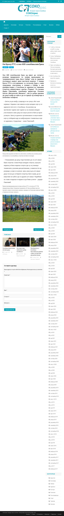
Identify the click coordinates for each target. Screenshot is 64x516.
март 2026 (53, 170)
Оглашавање (40, 514)
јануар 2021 (53, 349)
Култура (21, 25)
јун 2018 (52, 440)
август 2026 (53, 155)
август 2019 (53, 399)
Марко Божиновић (21, 255)
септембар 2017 (54, 463)
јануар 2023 (53, 280)
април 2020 (53, 376)
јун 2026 (52, 161)
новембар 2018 (54, 425)
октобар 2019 (53, 393)
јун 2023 (52, 265)
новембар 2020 (54, 355)
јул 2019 (52, 402)
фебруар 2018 (54, 451)
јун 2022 (52, 300)
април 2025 (53, 201)
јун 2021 (52, 335)
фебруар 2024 (54, 242)
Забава (58, 25)
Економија (13, 25)
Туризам (52, 501)
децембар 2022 (54, 283)
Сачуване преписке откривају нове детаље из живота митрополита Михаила (55, 142)
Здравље (52, 486)
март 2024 (53, 239)
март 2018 (53, 448)
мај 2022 (52, 303)
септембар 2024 (54, 222)
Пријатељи (53, 514)
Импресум (47, 514)
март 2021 (53, 344)
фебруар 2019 (54, 416)
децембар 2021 (54, 318)
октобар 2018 (53, 428)
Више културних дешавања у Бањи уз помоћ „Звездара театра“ (39, 229)
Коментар (7, 275)
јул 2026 (52, 158)
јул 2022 (52, 297)
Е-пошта (6, 296)
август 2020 (53, 364)
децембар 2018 (54, 422)
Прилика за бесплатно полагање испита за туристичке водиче (55, 84)
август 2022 (53, 294)
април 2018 (53, 445)
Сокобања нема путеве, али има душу (9, 249)
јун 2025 (52, 196)
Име (5, 290)
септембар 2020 (54, 361)
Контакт (59, 514)
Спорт (45, 25)
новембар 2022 (54, 286)
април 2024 (53, 236)
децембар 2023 (54, 248)
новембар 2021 (54, 320)
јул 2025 (52, 193)
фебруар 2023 (54, 277)
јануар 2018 (53, 454)
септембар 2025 (54, 187)
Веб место (6, 303)
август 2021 (53, 329)
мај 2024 (52, 233)
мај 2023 (52, 268)
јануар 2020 (53, 384)
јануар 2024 (53, 245)
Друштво (6, 25)
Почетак (28, 514)
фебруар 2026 (54, 172)
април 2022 (53, 306)
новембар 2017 (54, 460)
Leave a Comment (29, 69)
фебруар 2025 (54, 207)
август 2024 (53, 225)
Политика (28, 25)
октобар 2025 (53, 184)
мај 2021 (52, 338)
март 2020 (53, 379)
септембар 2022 (54, 291)
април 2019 (53, 410)
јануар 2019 (53, 419)
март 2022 (53, 309)
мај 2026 (52, 164)
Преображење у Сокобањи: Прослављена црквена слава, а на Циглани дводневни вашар (37, 252)
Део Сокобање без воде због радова (55, 77)
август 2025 (53, 190)
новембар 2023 (54, 251)
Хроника (51, 25)
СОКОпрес (32, 13)
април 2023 (53, 271)
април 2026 (53, 167)
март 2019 (53, 413)
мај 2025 (52, 199)
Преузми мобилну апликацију (39, 1)
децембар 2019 (54, 387)
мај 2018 (52, 442)
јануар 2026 (53, 175)
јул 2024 (52, 228)
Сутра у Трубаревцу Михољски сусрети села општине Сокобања (55, 59)
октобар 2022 (53, 289)
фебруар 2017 (54, 469)
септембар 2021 (54, 326)
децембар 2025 (54, 178)
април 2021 (53, 341)
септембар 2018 (54, 431)
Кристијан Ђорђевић (17, 69)
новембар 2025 (54, 181)
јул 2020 (52, 367)
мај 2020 (52, 373)
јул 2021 (52, 332)
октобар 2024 (53, 219)
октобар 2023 (53, 254)
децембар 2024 (54, 213)
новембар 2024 (54, 216)
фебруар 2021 (54, 347)
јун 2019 (52, 405)
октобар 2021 (53, 323)
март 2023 (53, 274)
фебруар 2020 (54, 381)
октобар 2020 (53, 358)
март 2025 (53, 204)
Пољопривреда (37, 25)
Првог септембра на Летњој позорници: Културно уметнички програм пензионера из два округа (55, 69)
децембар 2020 (54, 352)
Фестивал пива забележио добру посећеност (21, 250)
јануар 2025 (53, 210)
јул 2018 (52, 437)
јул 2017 (52, 466)
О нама (5, 28)
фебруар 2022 (54, 312)
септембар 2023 (54, 257)
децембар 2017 (54, 457)
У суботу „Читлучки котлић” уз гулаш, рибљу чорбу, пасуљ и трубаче (55, 50)
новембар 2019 (54, 390)
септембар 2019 (54, 396)
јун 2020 (52, 370)
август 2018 (53, 434)
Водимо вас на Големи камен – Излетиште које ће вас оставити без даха (9, 229)
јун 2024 (52, 230)
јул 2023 (52, 262)
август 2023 (53, 259)
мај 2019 (52, 408)
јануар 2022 (53, 315)
